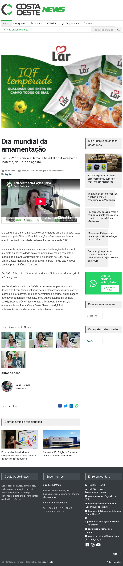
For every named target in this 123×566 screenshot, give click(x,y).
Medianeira (92, 316)
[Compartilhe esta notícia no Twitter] (65, 406)
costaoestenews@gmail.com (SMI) (101, 498)
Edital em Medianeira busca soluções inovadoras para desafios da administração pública (18, 455)
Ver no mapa (49, 497)
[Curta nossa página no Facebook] (87, 544)
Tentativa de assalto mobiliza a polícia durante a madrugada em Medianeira (103, 196)
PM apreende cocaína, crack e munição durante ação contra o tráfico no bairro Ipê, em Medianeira (103, 217)
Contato (88, 23)
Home (6, 23)
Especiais (36, 23)
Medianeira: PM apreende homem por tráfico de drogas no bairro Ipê (102, 236)
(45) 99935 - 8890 (96, 492)
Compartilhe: (9, 406)
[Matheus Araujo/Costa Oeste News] (13, 340)
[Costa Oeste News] (33, 9)
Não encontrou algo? (18, 29)
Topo (114, 553)
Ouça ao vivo (72, 23)
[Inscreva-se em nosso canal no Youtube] (98, 544)
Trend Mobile (47, 562)
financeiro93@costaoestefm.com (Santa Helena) (103, 512)
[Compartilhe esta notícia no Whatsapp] (76, 406)
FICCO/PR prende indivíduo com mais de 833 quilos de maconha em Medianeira (101, 178)
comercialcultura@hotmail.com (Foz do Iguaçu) (102, 538)
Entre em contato (114, 562)
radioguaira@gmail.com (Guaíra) (98, 530)
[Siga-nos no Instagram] (92, 544)
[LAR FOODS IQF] (61, 82)
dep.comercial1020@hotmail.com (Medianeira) (102, 523)
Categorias (19, 23)
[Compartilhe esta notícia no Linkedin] (71, 406)
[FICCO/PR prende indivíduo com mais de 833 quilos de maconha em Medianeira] (103, 163)
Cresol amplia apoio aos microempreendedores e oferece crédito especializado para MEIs (103, 256)
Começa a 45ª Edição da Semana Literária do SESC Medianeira (60, 454)
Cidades (52, 23)
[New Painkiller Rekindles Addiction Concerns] (19, 439)
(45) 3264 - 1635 (96, 488)
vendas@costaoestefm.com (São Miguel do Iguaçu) (100, 505)
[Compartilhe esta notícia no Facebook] (59, 406)
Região (8, 174)
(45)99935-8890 (109, 288)
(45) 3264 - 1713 (96, 485)
